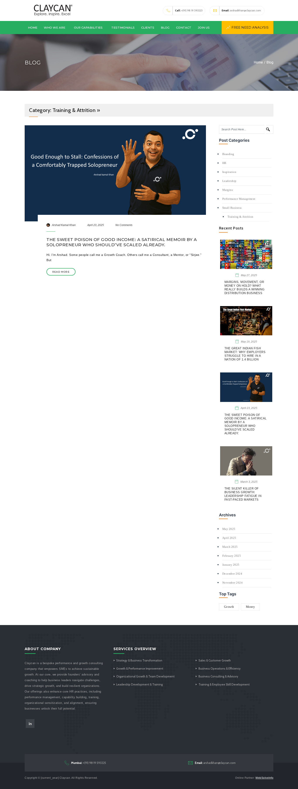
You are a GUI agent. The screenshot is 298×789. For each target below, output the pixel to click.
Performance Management (238, 198)
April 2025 (229, 537)
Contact (183, 27)
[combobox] (241, 129)
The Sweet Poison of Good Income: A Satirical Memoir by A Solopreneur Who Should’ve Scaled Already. (121, 242)
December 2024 (232, 573)
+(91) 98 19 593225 (189, 10)
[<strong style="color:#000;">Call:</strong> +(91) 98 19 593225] (168, 10)
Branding (228, 154)
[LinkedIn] (30, 723)
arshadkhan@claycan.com (241, 10)
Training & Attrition (240, 216)
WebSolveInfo (264, 777)
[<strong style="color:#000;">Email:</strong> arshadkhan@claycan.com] (215, 10)
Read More (61, 271)
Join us (204, 27)
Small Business (232, 207)
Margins (227, 189)
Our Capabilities (88, 27)
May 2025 (228, 529)
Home (32, 27)
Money (250, 606)
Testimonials (123, 27)
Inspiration (229, 172)
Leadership (229, 181)
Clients (147, 27)
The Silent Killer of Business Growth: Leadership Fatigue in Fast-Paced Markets (243, 494)
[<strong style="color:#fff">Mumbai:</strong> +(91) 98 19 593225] (66, 762)
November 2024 (232, 582)
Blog (165, 27)
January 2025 (231, 564)
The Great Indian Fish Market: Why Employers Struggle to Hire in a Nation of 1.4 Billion (245, 354)
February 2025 (231, 555)
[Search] (269, 129)
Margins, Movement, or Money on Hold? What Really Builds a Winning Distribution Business (244, 287)
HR (224, 163)
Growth (229, 606)
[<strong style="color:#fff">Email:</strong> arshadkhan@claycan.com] (190, 762)
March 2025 (230, 546)
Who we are (54, 27)
